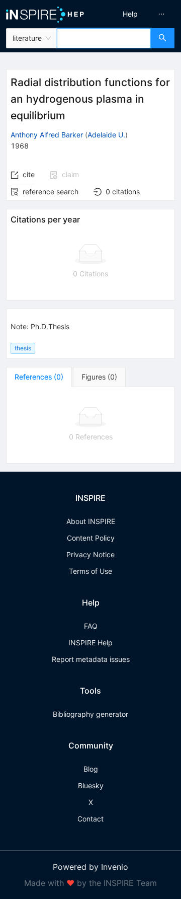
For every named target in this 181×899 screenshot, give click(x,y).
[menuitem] (130, 14)
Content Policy (91, 538)
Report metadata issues (91, 659)
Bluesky (91, 785)
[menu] (137, 14)
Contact (90, 818)
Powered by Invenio (90, 867)
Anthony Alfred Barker (47, 134)
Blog (90, 769)
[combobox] (104, 38)
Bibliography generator (90, 714)
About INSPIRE (90, 521)
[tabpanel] (90, 425)
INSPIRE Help (90, 642)
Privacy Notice (90, 554)
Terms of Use (90, 571)
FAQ (91, 626)
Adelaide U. (106, 134)
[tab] (39, 377)
